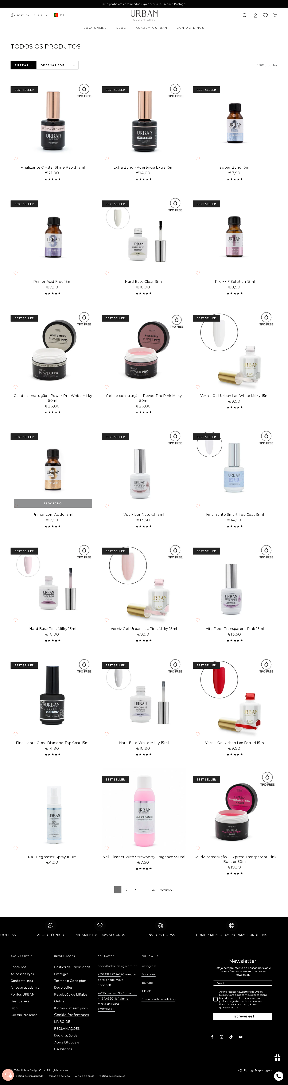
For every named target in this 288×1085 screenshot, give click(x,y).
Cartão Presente (24, 1015)
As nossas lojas (22, 974)
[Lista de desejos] (265, 15)
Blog (14, 1008)
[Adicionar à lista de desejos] (16, 159)
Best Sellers (20, 1001)
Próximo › (166, 890)
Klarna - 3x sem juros (71, 1008)
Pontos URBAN (22, 994)
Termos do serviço (58, 1075)
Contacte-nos (22, 980)
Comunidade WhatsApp (158, 999)
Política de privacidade (29, 1075)
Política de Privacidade (72, 967)
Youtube (147, 983)
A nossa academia (25, 987)
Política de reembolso (111, 1075)
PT (62, 15)
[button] (244, 15)
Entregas (61, 974)
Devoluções (63, 987)
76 (153, 890)
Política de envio (84, 1075)
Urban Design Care (33, 1070)
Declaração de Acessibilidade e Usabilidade (66, 1042)
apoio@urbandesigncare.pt (117, 966)
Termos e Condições (70, 980)
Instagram (148, 966)
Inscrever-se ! (243, 1016)
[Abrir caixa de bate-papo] (279, 1076)
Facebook (148, 974)
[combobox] (59, 15)
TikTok (146, 991)
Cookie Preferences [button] (71, 1014)
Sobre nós (18, 967)
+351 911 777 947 (109, 974)
